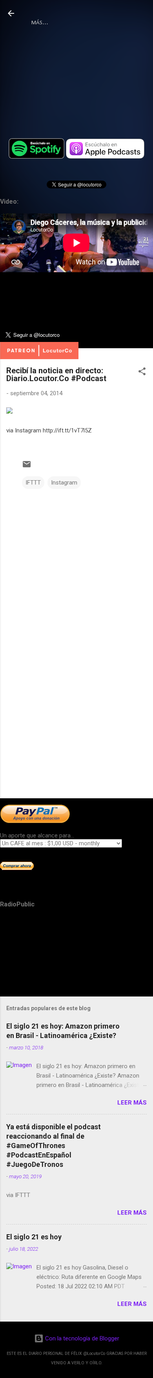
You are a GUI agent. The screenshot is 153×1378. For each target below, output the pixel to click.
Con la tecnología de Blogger (81, 1338)
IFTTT (33, 482)
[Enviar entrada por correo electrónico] (26, 466)
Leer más (132, 1102)
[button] (142, 373)
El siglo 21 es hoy (34, 1237)
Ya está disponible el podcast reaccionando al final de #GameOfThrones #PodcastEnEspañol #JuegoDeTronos (53, 1145)
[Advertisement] (76, 731)
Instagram (64, 482)
